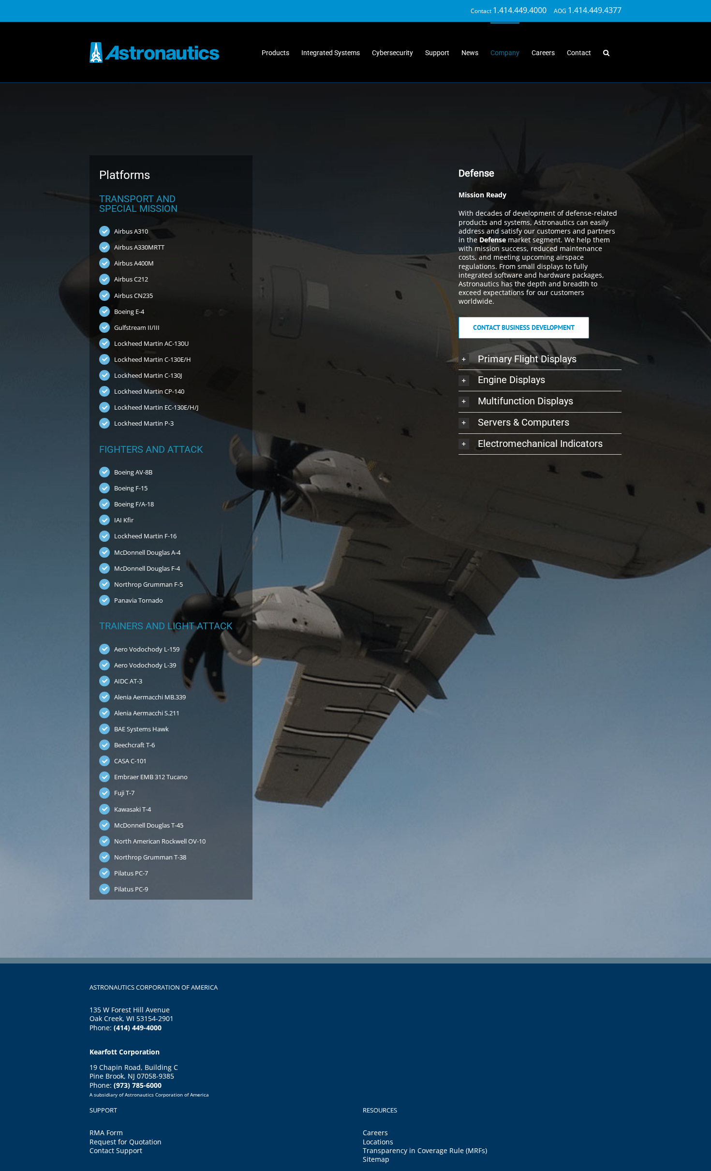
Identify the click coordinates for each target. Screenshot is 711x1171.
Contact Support (115, 1150)
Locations (378, 1141)
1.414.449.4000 (520, 10)
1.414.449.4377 (595, 10)
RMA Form (106, 1132)
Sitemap (376, 1159)
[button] (606, 52)
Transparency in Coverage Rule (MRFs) (425, 1150)
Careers (375, 1132)
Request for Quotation (125, 1141)
